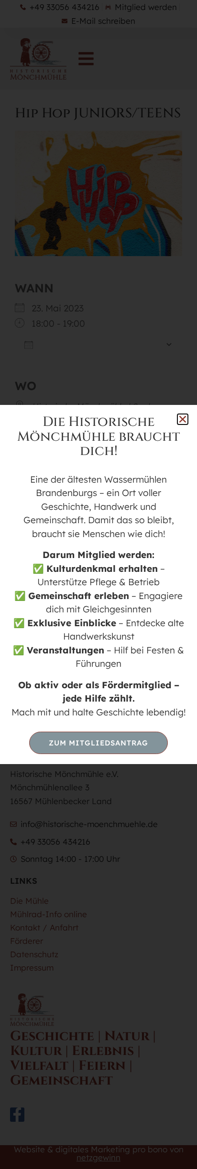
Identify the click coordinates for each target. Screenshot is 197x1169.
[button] (182, 419)
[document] (98, 584)
